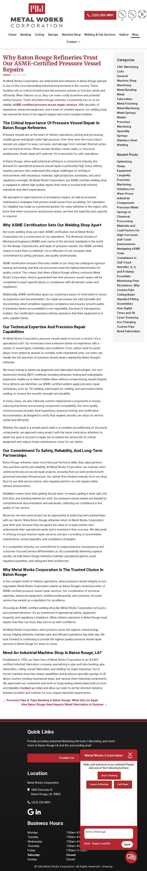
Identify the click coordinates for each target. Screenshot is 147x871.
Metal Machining (128, 108)
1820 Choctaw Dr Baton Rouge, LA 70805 (45, 792)
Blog (135, 34)
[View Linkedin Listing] (38, 811)
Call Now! (123, 784)
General (122, 76)
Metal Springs (126, 113)
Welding (122, 145)
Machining (124, 85)
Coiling (39, 34)
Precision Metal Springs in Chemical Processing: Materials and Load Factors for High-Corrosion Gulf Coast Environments (128, 226)
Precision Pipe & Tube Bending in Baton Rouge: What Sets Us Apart (50, 700)
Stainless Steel (127, 140)
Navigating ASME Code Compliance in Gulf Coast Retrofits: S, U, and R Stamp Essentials (128, 262)
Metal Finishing (127, 103)
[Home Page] (37, 15)
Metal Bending (126, 90)
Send (127, 844)
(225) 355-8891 (102, 15)
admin (7, 74)
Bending (25, 34)
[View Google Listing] (30, 811)
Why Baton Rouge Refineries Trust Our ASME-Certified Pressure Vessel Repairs (52, 63)
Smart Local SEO (101, 843)
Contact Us (66, 758)
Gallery (123, 34)
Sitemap (108, 866)
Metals (121, 117)
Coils (120, 71)
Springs (53, 34)
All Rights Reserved (88, 866)
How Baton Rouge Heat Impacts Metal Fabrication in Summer (64, 704)
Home (12, 34)
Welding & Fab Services (99, 34)
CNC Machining (127, 67)
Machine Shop (71, 34)
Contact (72, 41)
